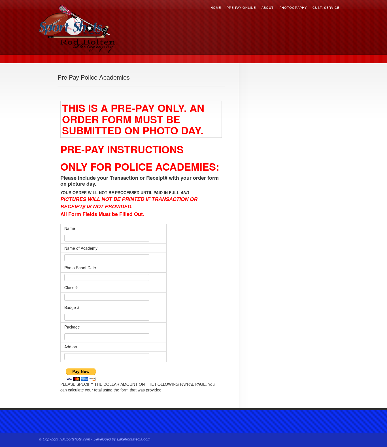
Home (215, 8)
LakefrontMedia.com (133, 439)
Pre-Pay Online (241, 8)
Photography (293, 8)
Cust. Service (325, 8)
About (267, 8)
